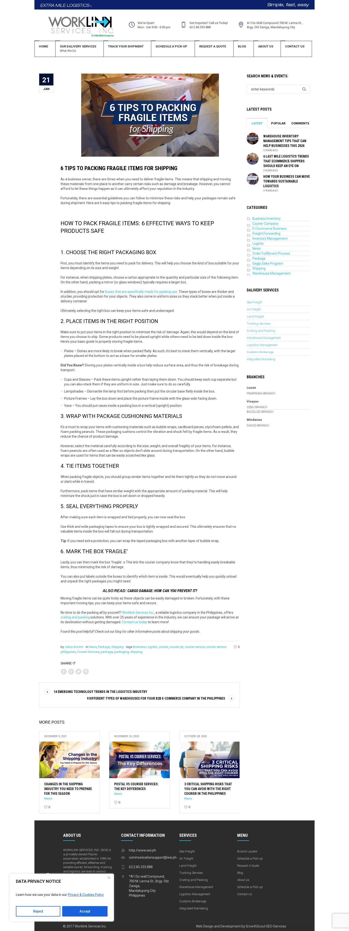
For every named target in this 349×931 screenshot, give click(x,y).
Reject (38, 911)
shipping (136, 652)
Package (104, 647)
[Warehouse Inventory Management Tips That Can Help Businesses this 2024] (253, 138)
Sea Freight (254, 302)
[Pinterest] (86, 672)
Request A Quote (248, 865)
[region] (61, 898)
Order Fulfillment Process (271, 253)
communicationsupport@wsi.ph (153, 857)
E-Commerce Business (269, 228)
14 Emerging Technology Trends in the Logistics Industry (100, 692)
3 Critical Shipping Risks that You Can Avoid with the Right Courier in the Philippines (208, 788)
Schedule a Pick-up (250, 858)
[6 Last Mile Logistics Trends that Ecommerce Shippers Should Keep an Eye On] (253, 158)
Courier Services (88, 652)
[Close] (109, 877)
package (107, 652)
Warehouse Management (271, 273)
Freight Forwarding (266, 233)
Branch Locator (247, 851)
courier (163, 647)
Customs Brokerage (260, 352)
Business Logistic (145, 647)
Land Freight (255, 316)
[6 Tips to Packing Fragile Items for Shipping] (150, 115)
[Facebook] (64, 672)
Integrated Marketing (261, 359)
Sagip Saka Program (267, 263)
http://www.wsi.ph (142, 850)
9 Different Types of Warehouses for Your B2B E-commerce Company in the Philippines (156, 698)
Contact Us (244, 894)
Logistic (258, 243)
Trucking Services (258, 323)
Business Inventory (266, 218)
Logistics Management (262, 345)
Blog (240, 873)
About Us (243, 880)
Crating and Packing (261, 330)
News (93, 647)
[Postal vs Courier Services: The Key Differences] (139, 760)
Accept (85, 911)
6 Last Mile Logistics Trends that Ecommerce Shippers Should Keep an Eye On (286, 161)
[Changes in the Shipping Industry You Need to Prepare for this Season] (69, 760)
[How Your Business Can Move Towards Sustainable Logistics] (253, 179)
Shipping (117, 647)
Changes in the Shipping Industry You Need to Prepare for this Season (68, 788)
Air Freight (254, 309)
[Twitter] (78, 672)
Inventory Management (270, 238)
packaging (121, 652)
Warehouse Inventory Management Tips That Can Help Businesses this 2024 (284, 141)
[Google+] (71, 672)
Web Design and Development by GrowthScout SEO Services (241, 926)
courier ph (177, 647)
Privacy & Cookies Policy (86, 895)
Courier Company (265, 223)
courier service (195, 647)
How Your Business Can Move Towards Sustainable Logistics (286, 181)
